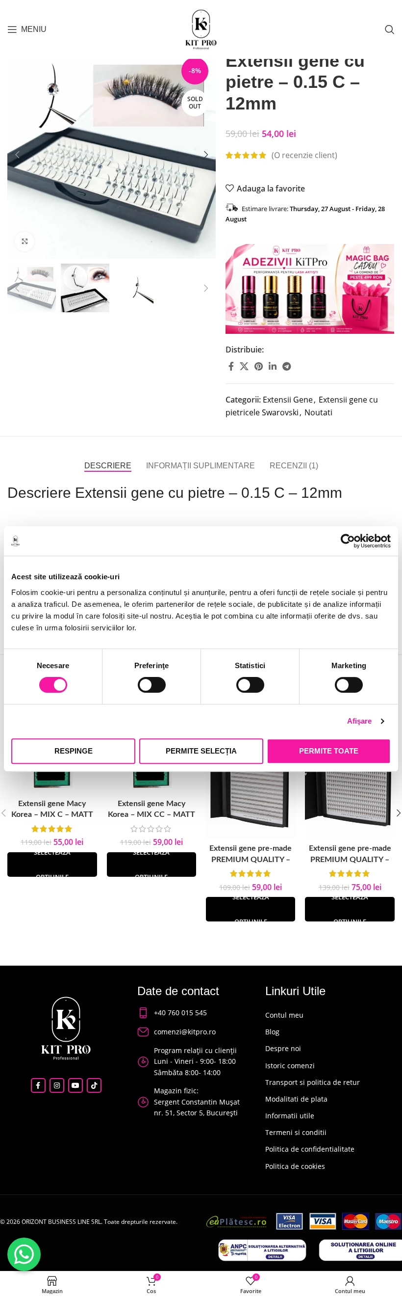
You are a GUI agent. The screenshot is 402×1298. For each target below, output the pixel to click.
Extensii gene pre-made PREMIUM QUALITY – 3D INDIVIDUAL (250, 859)
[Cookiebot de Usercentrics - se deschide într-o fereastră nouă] (348, 541)
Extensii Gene (288, 399)
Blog (272, 1031)
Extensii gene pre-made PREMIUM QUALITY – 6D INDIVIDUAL (350, 859)
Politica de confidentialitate (309, 1149)
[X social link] (244, 366)
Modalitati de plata (296, 1099)
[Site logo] (201, 28)
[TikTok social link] (94, 1085)
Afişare (359, 721)
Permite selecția (201, 751)
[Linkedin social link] (272, 366)
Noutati (318, 412)
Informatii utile (289, 1115)
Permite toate (328, 751)
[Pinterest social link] (258, 366)
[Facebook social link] (231, 366)
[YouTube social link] (75, 1085)
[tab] (107, 466)
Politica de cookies (295, 1166)
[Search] (390, 29)
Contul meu (284, 1015)
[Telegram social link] (286, 366)
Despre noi (283, 1048)
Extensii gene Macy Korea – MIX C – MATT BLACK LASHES (52, 815)
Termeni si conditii (296, 1132)
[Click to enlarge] (24, 241)
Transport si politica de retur (312, 1082)
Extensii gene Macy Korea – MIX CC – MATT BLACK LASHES (151, 815)
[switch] (152, 685)
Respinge (73, 751)
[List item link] (192, 1013)
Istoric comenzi (290, 1065)
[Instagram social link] (57, 1085)
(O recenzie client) (304, 155)
